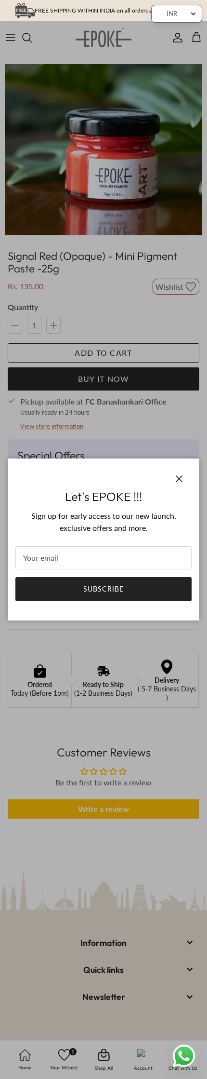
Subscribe (103, 589)
